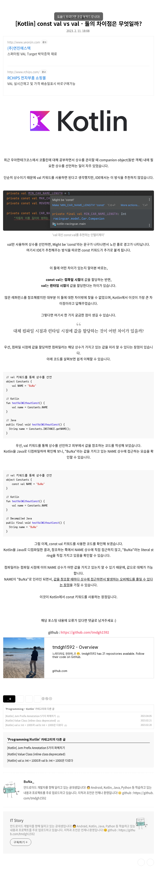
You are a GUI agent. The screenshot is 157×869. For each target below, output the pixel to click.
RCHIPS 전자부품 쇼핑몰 (26, 77)
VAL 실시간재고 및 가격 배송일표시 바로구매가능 (41, 83)
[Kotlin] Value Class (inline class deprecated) (30, 720)
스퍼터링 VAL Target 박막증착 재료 (32, 53)
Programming (15, 708)
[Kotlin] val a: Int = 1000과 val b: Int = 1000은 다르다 (34, 725)
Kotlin (30, 708)
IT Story (16, 820)
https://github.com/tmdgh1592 (85, 632)
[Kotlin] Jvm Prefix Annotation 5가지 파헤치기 (30, 716)
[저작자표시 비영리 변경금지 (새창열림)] (46, 698)
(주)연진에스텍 (19, 48)
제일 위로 (150, 862)
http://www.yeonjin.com (23, 42)
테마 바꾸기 (141, 862)
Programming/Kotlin (78, 17)
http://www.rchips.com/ (23, 72)
